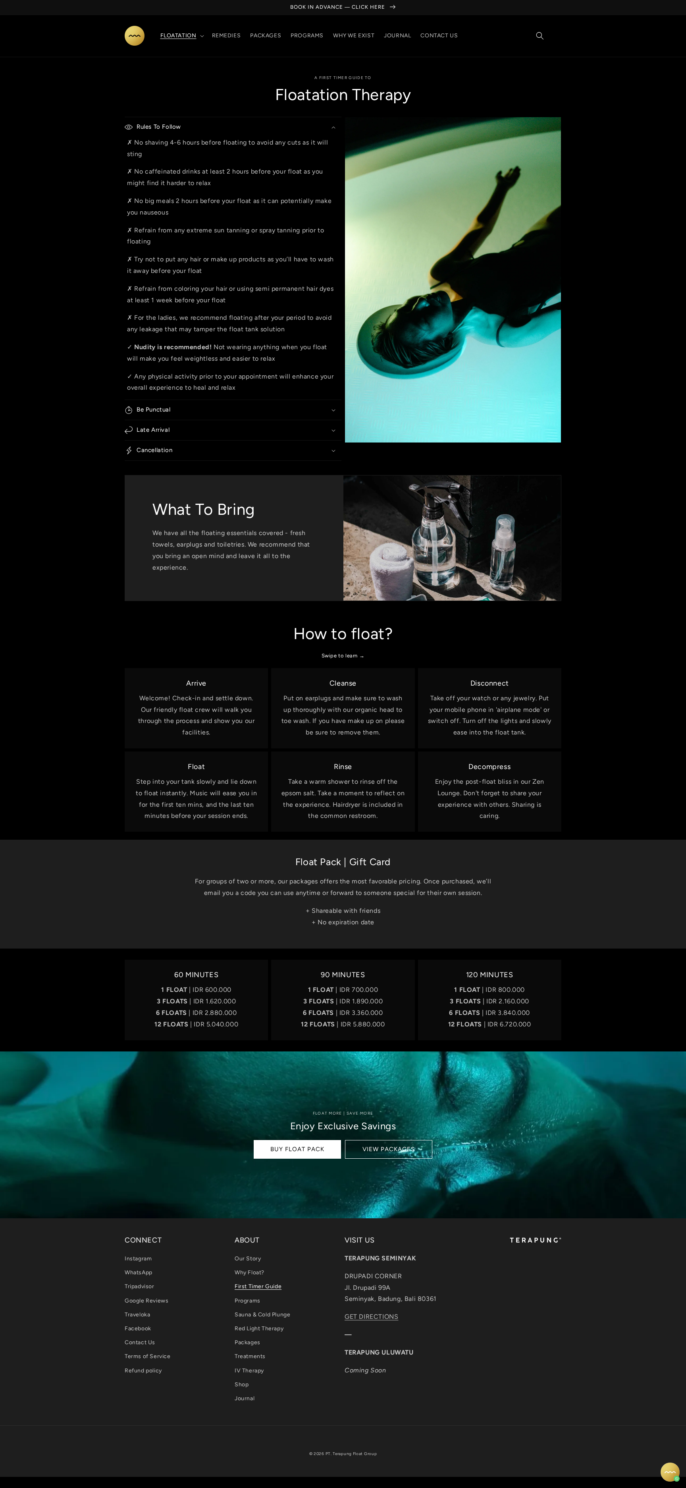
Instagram (138, 1258)
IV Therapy (249, 1370)
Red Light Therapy (259, 1328)
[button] (181, 35)
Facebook (138, 1328)
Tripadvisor (139, 1286)
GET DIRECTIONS (371, 1316)
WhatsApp (138, 1272)
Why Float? (249, 1272)
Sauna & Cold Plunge (262, 1314)
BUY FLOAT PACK (297, 1149)
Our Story (248, 1258)
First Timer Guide (258, 1286)
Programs (247, 1300)
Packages (247, 1342)
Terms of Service (148, 1356)
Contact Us (140, 1342)
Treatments (250, 1356)
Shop (242, 1384)
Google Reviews (146, 1300)
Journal (244, 1398)
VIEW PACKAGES (388, 1149)
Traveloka (137, 1314)
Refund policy (143, 1370)
